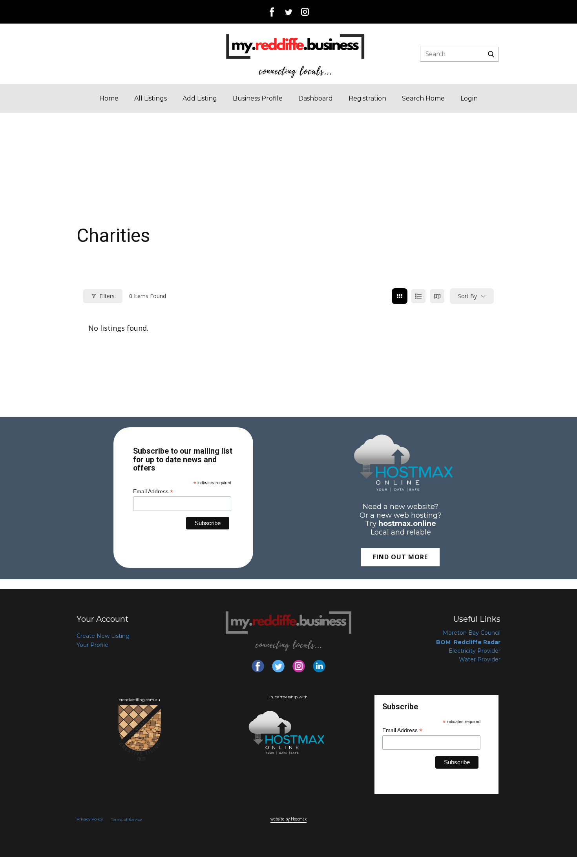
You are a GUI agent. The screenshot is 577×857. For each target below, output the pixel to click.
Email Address (153, 491)
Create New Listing (103, 635)
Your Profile (92, 644)
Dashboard (315, 98)
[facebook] (272, 11)
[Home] (295, 55)
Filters (107, 296)
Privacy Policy (90, 819)
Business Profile (258, 98)
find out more (400, 557)
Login (469, 98)
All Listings (150, 98)
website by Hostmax (288, 819)
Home (109, 98)
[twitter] (288, 11)
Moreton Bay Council (471, 632)
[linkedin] (319, 666)
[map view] (437, 296)
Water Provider (479, 659)
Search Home (423, 98)
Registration (367, 98)
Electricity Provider (474, 650)
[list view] (418, 296)
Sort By (467, 296)
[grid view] (399, 296)
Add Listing (200, 98)
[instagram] (305, 11)
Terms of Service (126, 819)
